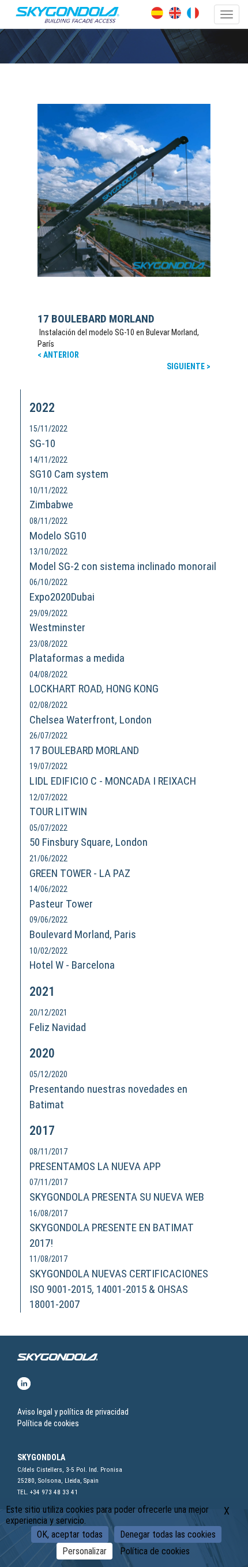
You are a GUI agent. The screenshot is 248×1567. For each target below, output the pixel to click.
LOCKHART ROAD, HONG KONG (94, 688)
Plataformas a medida (77, 658)
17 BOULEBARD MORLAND (96, 318)
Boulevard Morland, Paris (82, 934)
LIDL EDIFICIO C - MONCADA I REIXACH (112, 781)
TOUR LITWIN (58, 811)
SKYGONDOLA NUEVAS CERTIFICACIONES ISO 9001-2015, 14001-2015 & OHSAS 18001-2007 (118, 1289)
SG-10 (42, 443)
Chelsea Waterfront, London (90, 719)
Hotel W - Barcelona (72, 965)
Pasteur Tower (61, 903)
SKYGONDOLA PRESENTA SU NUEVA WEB (116, 1197)
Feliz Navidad (57, 1027)
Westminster (57, 627)
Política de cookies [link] (155, 1551)
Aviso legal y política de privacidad (73, 1411)
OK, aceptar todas (70, 1534)
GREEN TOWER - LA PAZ (79, 873)
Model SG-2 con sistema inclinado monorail (122, 566)
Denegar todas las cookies (168, 1534)
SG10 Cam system (68, 474)
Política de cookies (48, 1423)
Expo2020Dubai (62, 596)
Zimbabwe (51, 504)
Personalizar (84, 1551)
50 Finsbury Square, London (88, 842)
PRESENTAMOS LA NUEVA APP (95, 1166)
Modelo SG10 (58, 535)
